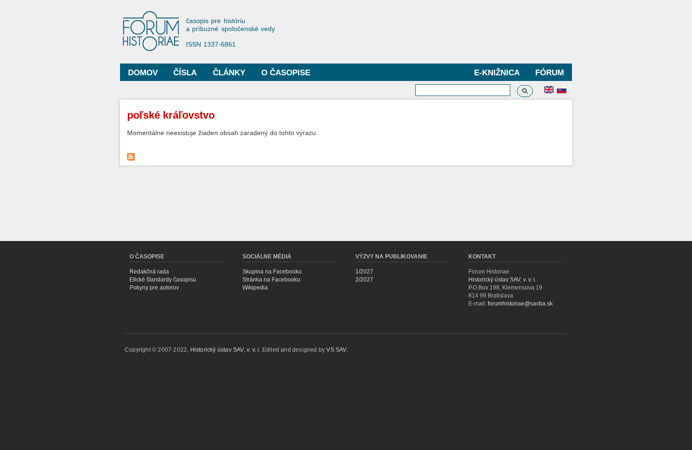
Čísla (185, 72)
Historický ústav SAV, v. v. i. (502, 279)
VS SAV (336, 349)
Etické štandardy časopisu (162, 279)
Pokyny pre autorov (154, 287)
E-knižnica (497, 72)
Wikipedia (255, 287)
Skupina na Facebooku (272, 271)
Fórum (549, 72)
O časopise (285, 72)
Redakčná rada (149, 271)
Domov (143, 72)
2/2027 (364, 279)
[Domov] (155, 32)
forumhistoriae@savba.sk (520, 303)
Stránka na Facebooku (271, 279)
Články (229, 72)
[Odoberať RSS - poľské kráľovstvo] (132, 154)
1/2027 (364, 271)
